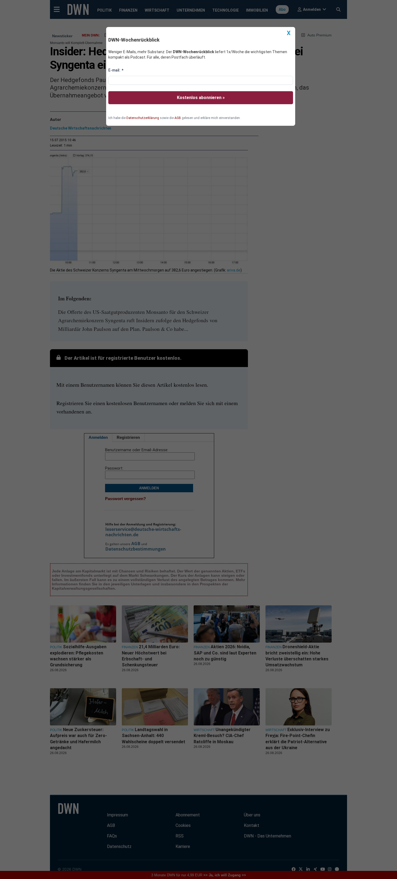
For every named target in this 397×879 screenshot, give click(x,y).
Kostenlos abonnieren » (201, 97)
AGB (177, 118)
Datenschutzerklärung (142, 118)
